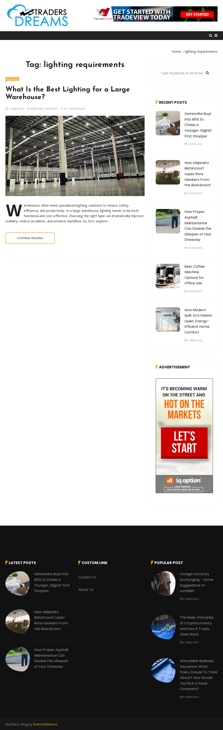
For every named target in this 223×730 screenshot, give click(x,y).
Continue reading (30, 238)
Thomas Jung (76, 108)
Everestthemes (45, 724)
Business (12, 79)
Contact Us (87, 577)
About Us (86, 589)
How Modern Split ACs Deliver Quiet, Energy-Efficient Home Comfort (198, 321)
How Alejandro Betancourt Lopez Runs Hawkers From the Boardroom (197, 174)
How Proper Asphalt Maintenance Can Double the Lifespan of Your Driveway (51, 658)
